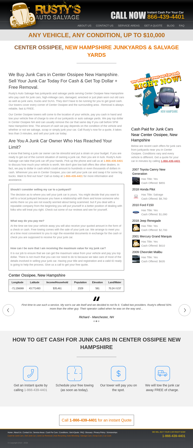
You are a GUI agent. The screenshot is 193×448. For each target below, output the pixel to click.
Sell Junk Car (30, 436)
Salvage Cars (86, 436)
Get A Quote (153, 25)
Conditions (63, 432)
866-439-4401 (165, 16)
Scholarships (112, 432)
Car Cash (107, 436)
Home (10, 432)
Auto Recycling (60, 436)
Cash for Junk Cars (15, 436)
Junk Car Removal (44, 436)
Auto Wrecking (73, 436)
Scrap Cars (97, 436)
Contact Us (104, 25)
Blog (170, 25)
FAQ (181, 25)
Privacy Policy (99, 432)
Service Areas (129, 25)
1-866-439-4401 (113, 160)
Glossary (88, 432)
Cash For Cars (52, 432)
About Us (84, 25)
